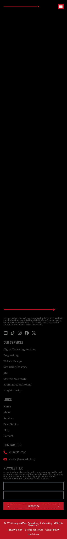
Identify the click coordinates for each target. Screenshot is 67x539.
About (7, 412)
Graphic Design (12, 390)
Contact (8, 436)
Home (7, 406)
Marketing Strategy (15, 367)
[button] (61, 6)
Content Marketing (15, 378)
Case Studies (10, 424)
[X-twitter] (34, 333)
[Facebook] (27, 333)
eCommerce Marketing (17, 384)
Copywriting (11, 355)
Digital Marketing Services (19, 349)
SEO (5, 372)
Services (8, 418)
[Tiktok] (12, 333)
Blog (6, 430)
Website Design (12, 361)
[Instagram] (20, 333)
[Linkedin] (5, 333)
